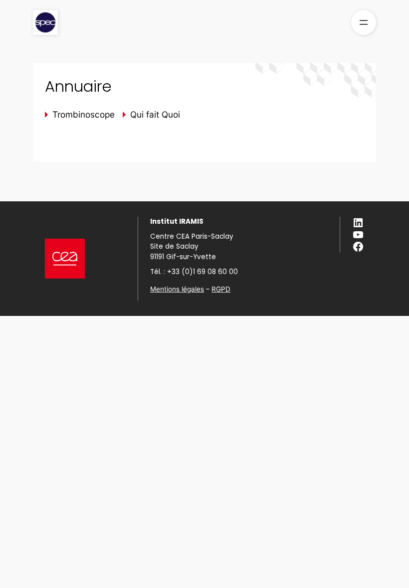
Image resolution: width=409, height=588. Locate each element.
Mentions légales (177, 289)
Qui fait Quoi (155, 114)
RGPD (220, 289)
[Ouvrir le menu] (363, 22)
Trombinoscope (83, 114)
